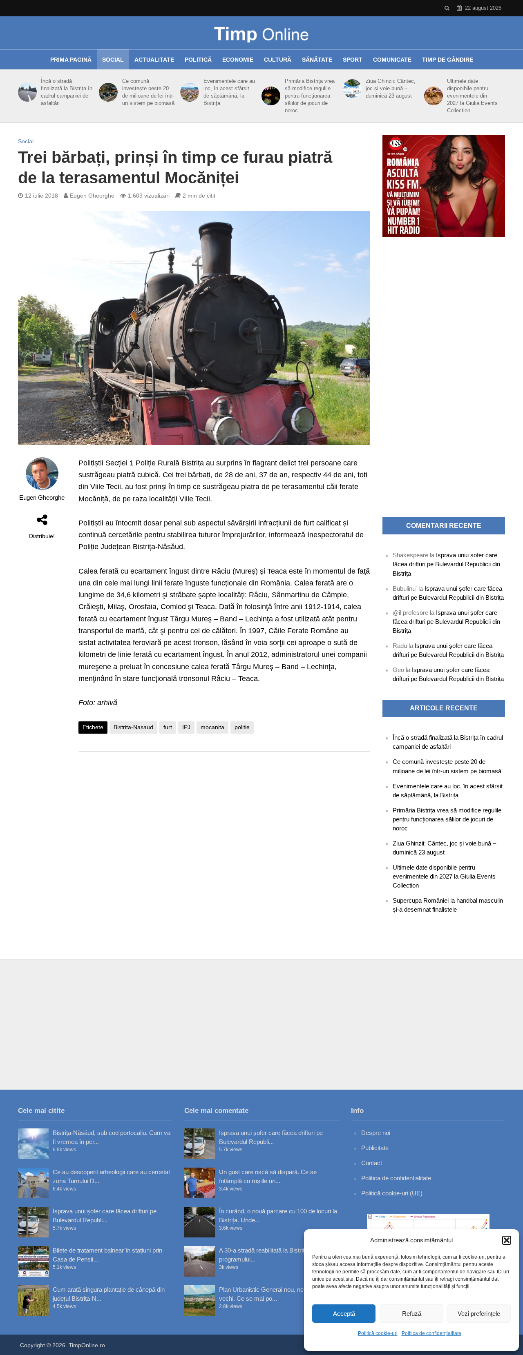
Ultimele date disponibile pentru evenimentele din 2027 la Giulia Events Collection (472, 95)
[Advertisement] (224, 823)
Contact (371, 1162)
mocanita (212, 727)
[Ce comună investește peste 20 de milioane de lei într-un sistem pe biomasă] (107, 92)
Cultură (277, 59)
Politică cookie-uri (378, 1333)
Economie (237, 59)
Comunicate (392, 59)
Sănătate (317, 59)
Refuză (411, 1313)
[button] (507, 1240)
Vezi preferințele (479, 1313)
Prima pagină (71, 59)
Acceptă (344, 1313)
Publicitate (375, 1147)
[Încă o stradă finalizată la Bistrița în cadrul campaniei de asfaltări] (26, 92)
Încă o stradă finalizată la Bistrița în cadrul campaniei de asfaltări (66, 92)
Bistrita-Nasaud (133, 727)
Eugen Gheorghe (92, 195)
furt (167, 727)
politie (242, 727)
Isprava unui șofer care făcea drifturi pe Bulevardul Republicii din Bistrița (446, 564)
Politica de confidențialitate (431, 1333)
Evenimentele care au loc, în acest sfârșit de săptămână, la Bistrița (229, 92)
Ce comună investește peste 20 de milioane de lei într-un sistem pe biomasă (148, 92)
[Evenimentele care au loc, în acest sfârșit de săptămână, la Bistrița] (188, 92)
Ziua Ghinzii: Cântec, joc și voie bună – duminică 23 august (391, 88)
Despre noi (375, 1132)
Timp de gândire (447, 59)
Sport (352, 59)
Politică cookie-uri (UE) (391, 1193)
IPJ (186, 727)
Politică (198, 59)
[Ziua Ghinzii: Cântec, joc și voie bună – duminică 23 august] (351, 88)
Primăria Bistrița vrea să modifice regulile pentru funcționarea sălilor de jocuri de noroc (310, 95)
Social (113, 59)
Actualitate (154, 59)
